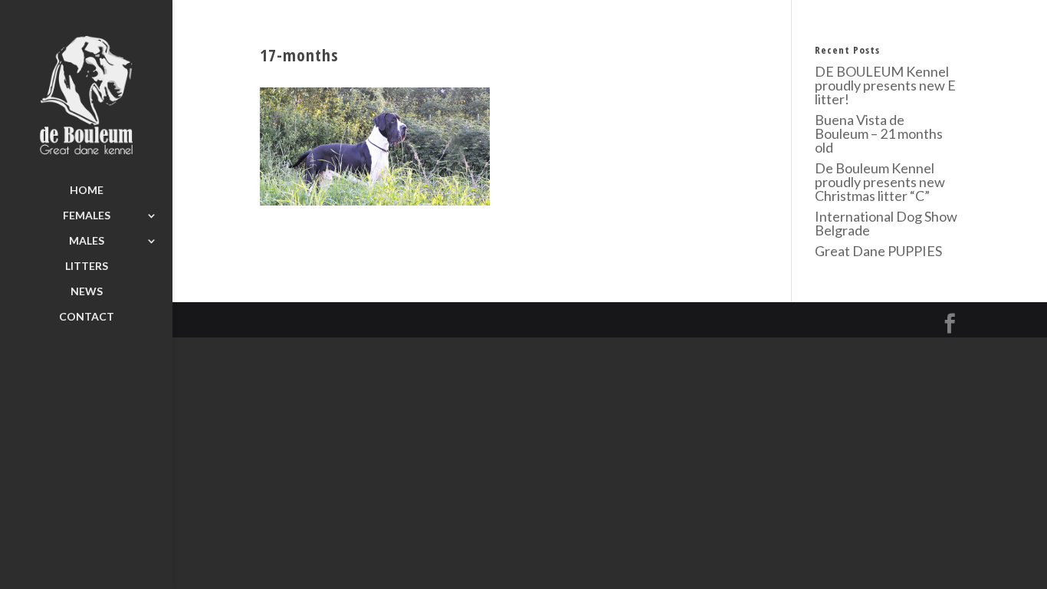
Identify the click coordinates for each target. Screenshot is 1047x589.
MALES (86, 241)
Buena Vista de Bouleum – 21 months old (879, 133)
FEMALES (86, 216)
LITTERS (86, 266)
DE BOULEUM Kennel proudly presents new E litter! (885, 85)
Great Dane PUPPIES (878, 250)
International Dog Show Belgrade (886, 223)
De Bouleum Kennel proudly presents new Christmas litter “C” (880, 182)
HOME (86, 190)
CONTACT (86, 317)
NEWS (87, 292)
